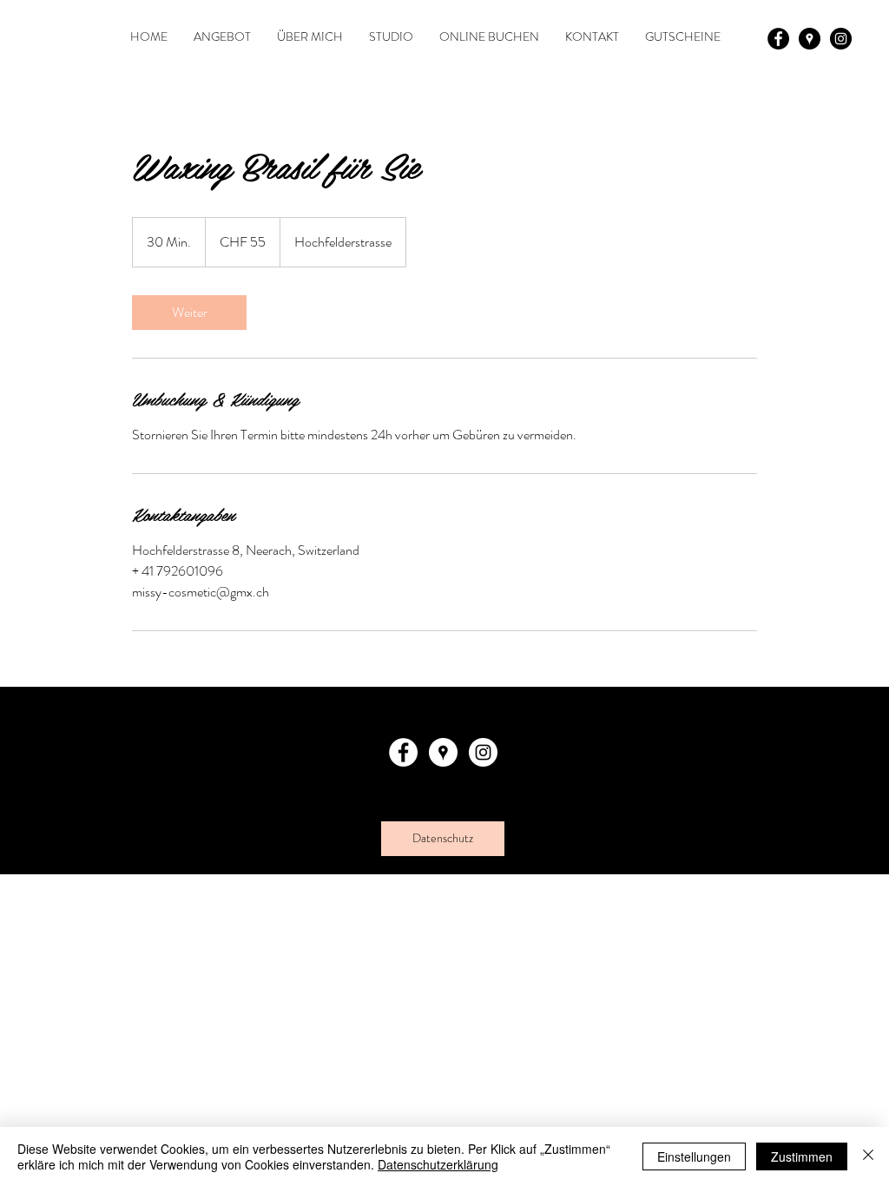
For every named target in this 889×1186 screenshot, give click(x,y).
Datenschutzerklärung (438, 1164)
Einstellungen (694, 1156)
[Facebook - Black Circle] (778, 38)
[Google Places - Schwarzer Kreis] (809, 38)
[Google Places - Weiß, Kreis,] (443, 752)
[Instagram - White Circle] (483, 752)
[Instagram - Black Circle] (841, 38)
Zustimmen (802, 1156)
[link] (189, 312)
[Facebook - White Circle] (403, 752)
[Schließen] (868, 1156)
